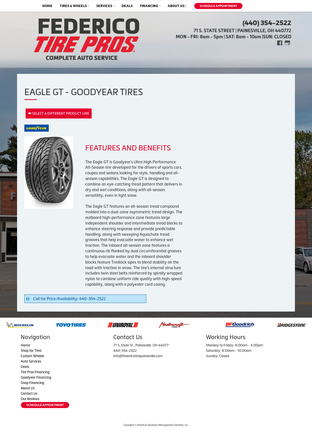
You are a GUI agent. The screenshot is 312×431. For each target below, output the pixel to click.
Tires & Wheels (73, 6)
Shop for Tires (31, 351)
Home (47, 6)
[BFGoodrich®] (220, 324)
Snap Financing (32, 383)
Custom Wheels (32, 356)
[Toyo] (52, 324)
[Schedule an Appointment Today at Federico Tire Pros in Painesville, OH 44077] (218, 6)
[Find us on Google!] (287, 42)
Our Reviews (30, 399)
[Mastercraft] (154, 324)
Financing (149, 6)
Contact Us (29, 393)
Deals (127, 6)
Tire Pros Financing (35, 372)
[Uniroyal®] (103, 324)
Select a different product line (60, 113)
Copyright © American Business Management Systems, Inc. (156, 425)
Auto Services (31, 361)
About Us (176, 6)
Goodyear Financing (36, 377)
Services (104, 6)
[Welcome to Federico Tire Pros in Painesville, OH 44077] (86, 38)
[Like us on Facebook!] (279, 42)
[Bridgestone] (272, 324)
